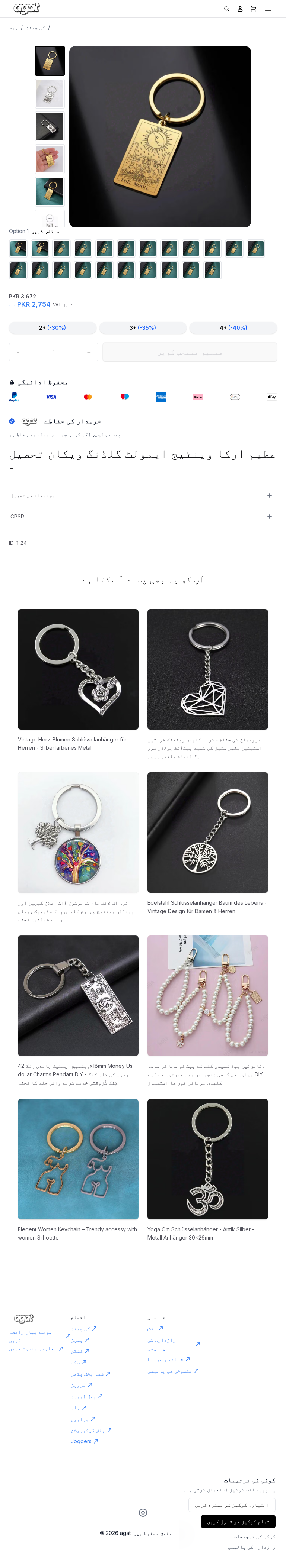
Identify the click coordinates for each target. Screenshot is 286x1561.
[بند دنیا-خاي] (148, 270)
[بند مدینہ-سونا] (234, 248)
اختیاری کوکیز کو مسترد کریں (232, 1505)
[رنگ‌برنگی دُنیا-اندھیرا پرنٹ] (191, 270)
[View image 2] (50, 94)
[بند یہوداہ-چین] (104, 270)
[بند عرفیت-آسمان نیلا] (169, 270)
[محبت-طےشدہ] (148, 248)
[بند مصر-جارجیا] (104, 248)
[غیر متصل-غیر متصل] (40, 270)
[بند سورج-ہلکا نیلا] (83, 270)
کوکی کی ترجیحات (255, 1536)
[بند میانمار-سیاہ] (40, 248)
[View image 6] (50, 224)
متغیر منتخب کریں (190, 352)
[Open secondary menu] (268, 9)
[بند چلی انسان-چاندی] (212, 248)
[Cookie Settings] (143, 1512)
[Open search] (227, 9)
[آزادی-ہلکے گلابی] (212, 270)
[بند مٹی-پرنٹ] (169, 248)
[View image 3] (50, 126)
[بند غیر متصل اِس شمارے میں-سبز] (61, 248)
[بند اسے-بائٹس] (61, 270)
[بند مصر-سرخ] (83, 248)
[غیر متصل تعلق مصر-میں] (256, 248)
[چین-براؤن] (18, 270)
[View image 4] (50, 159)
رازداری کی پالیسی (252, 1547)
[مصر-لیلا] (191, 248)
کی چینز (35, 27)
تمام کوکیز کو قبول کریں (238, 1521)
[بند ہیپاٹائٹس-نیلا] (126, 248)
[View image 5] (50, 192)
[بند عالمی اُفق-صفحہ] (18, 248)
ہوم (13, 27)
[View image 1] (50, 61)
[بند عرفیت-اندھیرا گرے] (126, 270)
